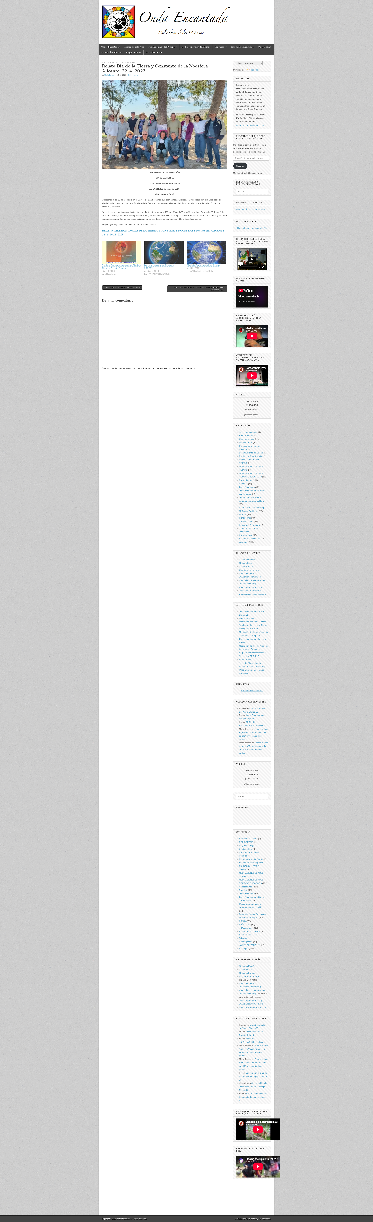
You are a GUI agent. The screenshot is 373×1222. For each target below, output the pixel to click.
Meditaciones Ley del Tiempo (196, 47)
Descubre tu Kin (154, 52)
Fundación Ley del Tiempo (161, 47)
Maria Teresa (109, 75)
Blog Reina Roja (133, 52)
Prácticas (219, 47)
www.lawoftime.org (247, 583)
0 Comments (133, 75)
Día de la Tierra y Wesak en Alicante (203, 265)
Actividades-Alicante (111, 62)
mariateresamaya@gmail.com (250, 125)
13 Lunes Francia (247, 566)
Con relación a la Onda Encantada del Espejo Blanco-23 (253, 1076)
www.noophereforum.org (250, 587)
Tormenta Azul (258, 690)
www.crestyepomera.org (250, 577)
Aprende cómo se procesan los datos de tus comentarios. (169, 368)
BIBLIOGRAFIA (246, 435)
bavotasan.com (264, 1219)
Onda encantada (123, 1219)
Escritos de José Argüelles (251, 456)
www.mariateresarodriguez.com (250, 209)
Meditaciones (247, 521)
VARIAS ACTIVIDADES (249, 539)
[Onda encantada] (166, 20)
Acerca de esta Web (134, 47)
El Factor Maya (246, 659)
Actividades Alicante (111, 52)
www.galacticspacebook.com (252, 580)
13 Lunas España (247, 559)
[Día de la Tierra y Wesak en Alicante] (206, 252)
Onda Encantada (247, 487)
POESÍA (242, 514)
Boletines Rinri (245, 442)
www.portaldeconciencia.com (252, 594)
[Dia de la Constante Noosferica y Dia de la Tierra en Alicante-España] (121, 252)
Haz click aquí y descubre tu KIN (252, 228)
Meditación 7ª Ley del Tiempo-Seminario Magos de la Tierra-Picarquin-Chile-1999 (253, 625)
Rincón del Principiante (242, 47)
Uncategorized (127, 62)
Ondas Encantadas (110, 47)
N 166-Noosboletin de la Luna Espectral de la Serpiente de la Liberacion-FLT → (199, 288)
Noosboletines (245, 480)
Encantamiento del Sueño (251, 453)
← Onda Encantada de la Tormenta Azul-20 (122, 287)
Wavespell (243, 542)
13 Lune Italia (245, 563)
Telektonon (244, 532)
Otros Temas (264, 47)
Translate (254, 70)
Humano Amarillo (247, 690)
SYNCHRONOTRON (248, 528)
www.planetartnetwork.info (251, 590)
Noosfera (243, 484)
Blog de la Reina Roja (249, 570)
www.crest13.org (246, 573)
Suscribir (240, 166)
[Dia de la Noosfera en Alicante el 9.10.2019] (164, 252)
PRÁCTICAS (245, 518)
